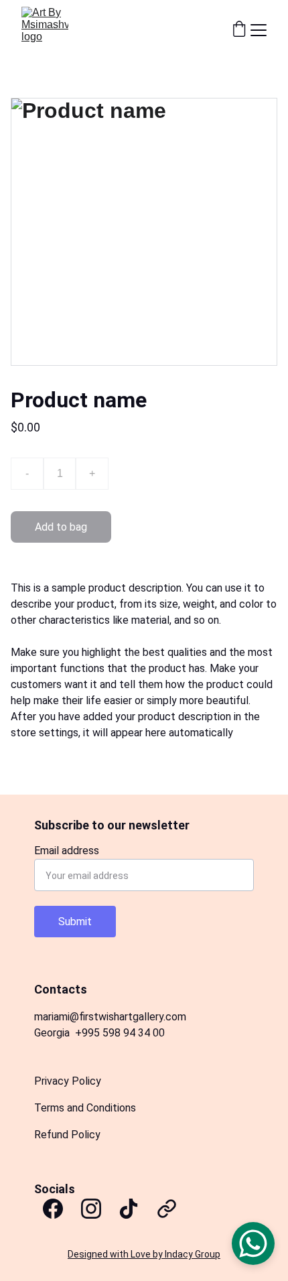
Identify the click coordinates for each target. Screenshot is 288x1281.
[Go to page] (167, 1209)
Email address (66, 850)
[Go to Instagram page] (91, 1209)
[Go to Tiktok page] (129, 1209)
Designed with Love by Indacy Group (144, 1254)
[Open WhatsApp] (253, 1243)
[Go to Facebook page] (53, 1209)
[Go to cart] (239, 30)
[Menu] (258, 30)
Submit (75, 921)
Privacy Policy (67, 1081)
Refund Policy (67, 1134)
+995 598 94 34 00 (120, 1032)
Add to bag (61, 527)
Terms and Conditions (85, 1107)
